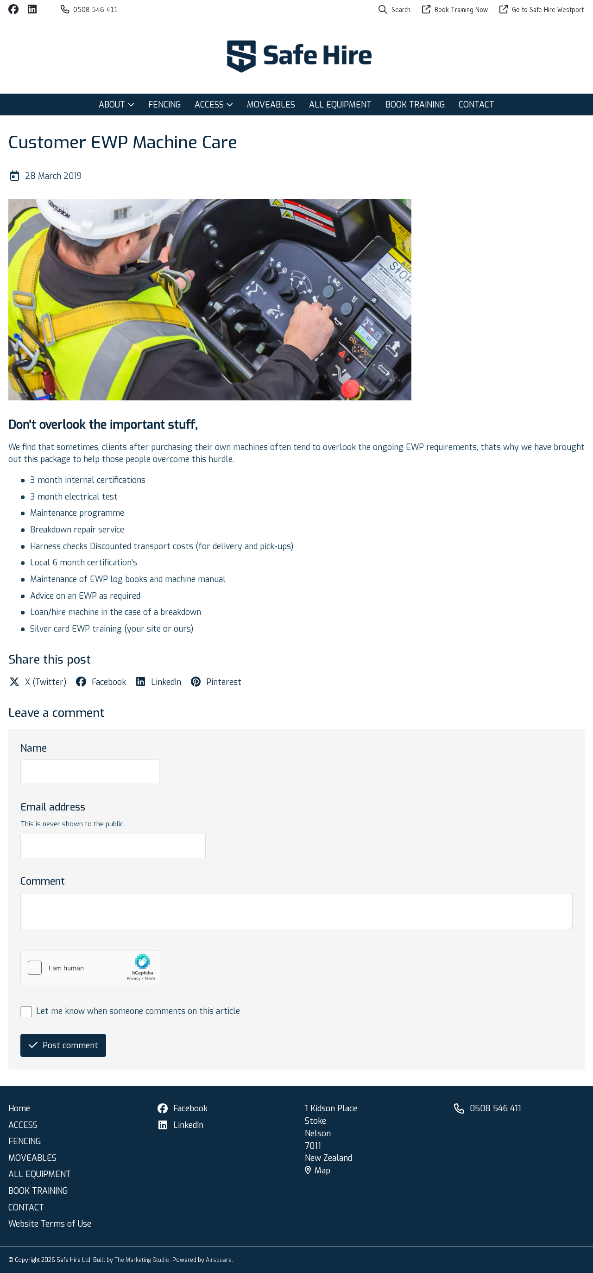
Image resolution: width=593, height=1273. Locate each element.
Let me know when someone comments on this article (138, 1011)
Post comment (70, 1045)
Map (322, 1170)
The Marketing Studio (142, 1260)
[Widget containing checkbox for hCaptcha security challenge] (90, 967)
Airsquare (219, 1260)
